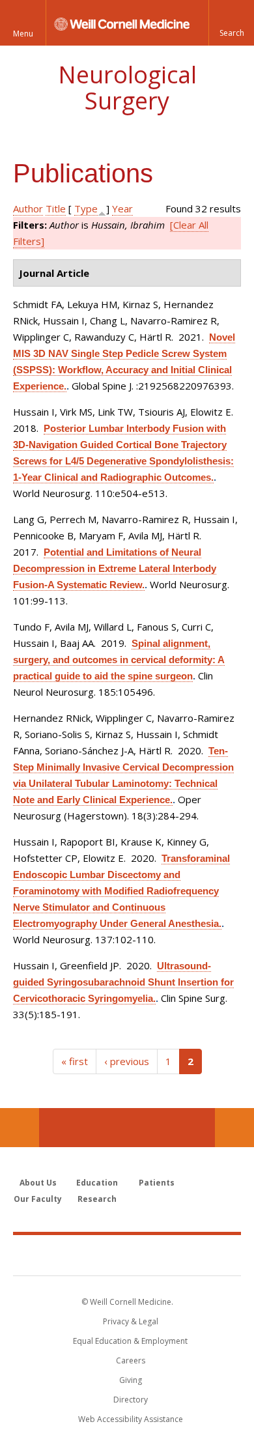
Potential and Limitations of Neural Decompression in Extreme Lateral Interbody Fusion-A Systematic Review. (114, 568)
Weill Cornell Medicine (127, 1254)
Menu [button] (23, 33)
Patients (157, 1182)
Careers (130, 1360)
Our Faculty (38, 1198)
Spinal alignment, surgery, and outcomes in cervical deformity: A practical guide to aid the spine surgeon (119, 659)
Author (28, 208)
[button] (231, 23)
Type (86, 208)
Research (97, 1198)
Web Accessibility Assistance (130, 1419)
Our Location (19, 1127)
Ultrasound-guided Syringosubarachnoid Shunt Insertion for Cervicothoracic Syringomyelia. (123, 982)
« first (74, 1061)
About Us (38, 1182)
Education (97, 1182)
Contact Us (234, 1127)
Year (122, 208)
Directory (130, 1399)
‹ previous (126, 1061)
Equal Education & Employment (130, 1340)
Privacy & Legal (130, 1321)
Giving (130, 1380)
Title (56, 208)
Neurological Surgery (127, 88)
